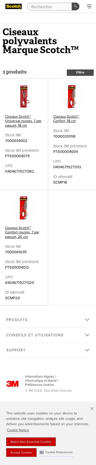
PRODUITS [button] (17, 320)
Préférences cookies (39, 385)
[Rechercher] (75, 6)
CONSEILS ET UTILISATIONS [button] (34, 335)
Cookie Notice (18, 430)
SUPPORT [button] (16, 350)
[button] (56, 452)
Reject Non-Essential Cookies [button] (30, 442)
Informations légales (39, 377)
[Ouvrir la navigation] (89, 6)
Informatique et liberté (41, 381)
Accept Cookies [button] (21, 452)
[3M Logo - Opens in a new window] (13, 6)
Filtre (80, 72)
